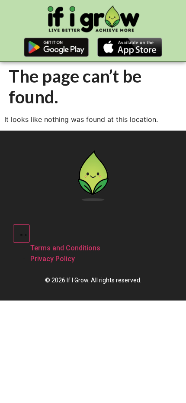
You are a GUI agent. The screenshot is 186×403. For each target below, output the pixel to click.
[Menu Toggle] (21, 233)
